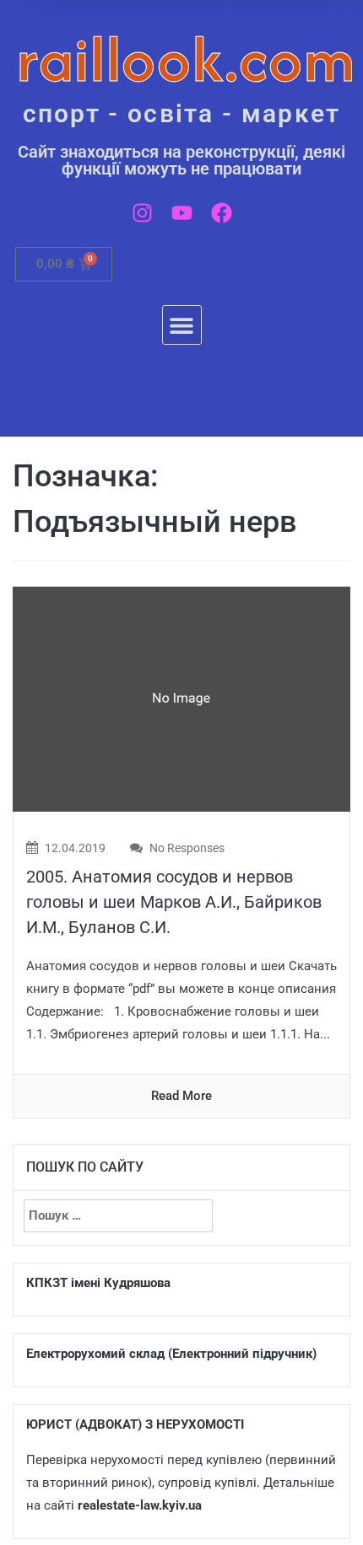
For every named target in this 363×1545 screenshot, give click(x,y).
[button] (182, 325)
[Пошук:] (118, 1216)
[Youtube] (182, 213)
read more (181, 1095)
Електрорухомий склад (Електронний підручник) (171, 1353)
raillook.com (186, 58)
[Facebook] (222, 213)
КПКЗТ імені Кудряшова (98, 1282)
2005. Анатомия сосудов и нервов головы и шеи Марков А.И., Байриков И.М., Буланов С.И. (174, 901)
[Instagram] (142, 213)
